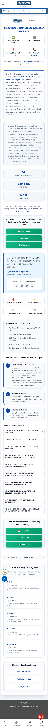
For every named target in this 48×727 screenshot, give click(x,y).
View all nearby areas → (24, 211)
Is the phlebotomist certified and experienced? (19, 501)
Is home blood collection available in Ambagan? (21, 431)
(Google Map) (30, 706)
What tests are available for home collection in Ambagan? (20, 492)
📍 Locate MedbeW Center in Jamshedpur (24, 557)
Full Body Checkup (24, 679)
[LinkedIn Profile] (22, 286)
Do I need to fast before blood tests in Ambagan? (22, 447)
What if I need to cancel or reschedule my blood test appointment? (22, 510)
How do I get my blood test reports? (21, 439)
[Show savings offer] (41, 716)
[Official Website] (16, 286)
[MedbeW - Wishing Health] (24, 4)
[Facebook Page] (27, 286)
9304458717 (35, 56)
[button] (3, 4)
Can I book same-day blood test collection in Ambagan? (18, 483)
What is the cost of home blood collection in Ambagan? (19, 465)
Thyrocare (24, 687)
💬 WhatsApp (24, 245)
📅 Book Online (24, 231)
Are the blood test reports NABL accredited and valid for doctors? (20, 456)
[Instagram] (32, 286)
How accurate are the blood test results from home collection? (19, 474)
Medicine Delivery (24, 671)
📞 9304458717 (24, 238)
